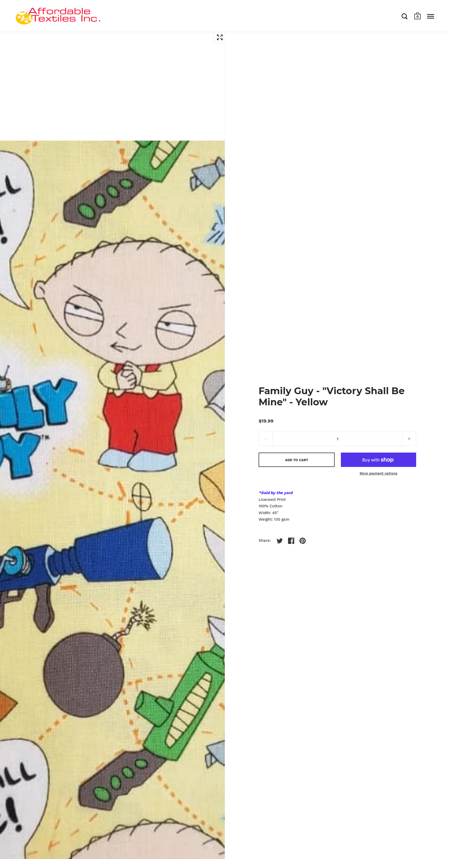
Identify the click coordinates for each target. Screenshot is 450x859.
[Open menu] (430, 16)
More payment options (378, 473)
